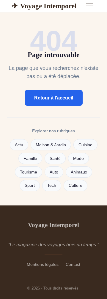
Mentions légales (43, 264)
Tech (51, 185)
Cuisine (85, 145)
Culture (75, 185)
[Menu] (89, 6)
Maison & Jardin (51, 145)
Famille (30, 158)
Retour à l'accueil (53, 97)
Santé (55, 158)
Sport (30, 185)
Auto (54, 172)
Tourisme (28, 172)
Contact (73, 264)
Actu (19, 145)
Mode (78, 158)
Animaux (79, 172)
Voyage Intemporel (44, 6)
